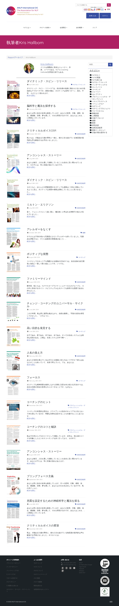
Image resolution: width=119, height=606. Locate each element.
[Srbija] (108, 9)
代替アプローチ (98, 118)
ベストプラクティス (99, 101)
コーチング (81, 257)
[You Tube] (74, 568)
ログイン (105, 16)
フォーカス (33, 377)
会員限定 (63, 27)
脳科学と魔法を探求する (41, 105)
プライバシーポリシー (13, 563)
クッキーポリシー (12, 567)
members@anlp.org (69, 565)
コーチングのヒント (39, 402)
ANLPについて (38, 570)
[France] (95, 9)
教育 (93, 123)
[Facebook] (62, 568)
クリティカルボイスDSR (41, 130)
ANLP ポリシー (11, 582)
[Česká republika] (92, 9)
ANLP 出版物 (38, 582)
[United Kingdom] (85, 9)
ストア (95, 27)
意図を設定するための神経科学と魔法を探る (53, 500)
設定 (111, 602)
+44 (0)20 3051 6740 (69, 563)
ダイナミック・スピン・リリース (47, 81)
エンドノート (97, 87)
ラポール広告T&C (12, 578)
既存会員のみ (38, 585)
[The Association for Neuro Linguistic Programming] (25, 11)
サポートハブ (38, 563)
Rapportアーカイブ (15, 57)
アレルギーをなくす (39, 229)
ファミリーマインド (39, 278)
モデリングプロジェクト (101, 108)
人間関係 (95, 116)
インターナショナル (99, 85)
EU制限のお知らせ (12, 585)
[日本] (105, 9)
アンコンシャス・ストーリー (44, 155)
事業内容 (95, 113)
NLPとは (26, 27)
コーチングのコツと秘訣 (41, 426)
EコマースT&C (11, 574)
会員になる (92, 16)
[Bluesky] (62, 571)
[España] (89, 9)
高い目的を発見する (39, 328)
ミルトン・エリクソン (40, 204)
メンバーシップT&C (13, 570)
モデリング (96, 106)
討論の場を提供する (99, 132)
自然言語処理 (81, 134)
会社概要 (79, 27)
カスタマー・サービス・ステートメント (18, 590)
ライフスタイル (98, 111)
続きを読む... (31, 95)
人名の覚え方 (35, 352)
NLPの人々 (96, 75)
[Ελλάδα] (102, 9)
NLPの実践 (96, 77)
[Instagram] (66, 568)
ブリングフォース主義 (40, 476)
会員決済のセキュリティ (41, 589)
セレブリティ (97, 94)
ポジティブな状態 (37, 253)
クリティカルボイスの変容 (43, 525)
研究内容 (95, 125)
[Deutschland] (98, 9)
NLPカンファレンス (79, 84)
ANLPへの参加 (45, 27)
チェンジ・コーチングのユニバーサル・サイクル (55, 305)
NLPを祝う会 (97, 80)
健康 (83, 233)
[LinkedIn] (70, 568)
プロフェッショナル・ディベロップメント (76, 406)
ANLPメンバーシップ (40, 574)
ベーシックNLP (98, 104)
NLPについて (38, 567)
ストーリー (96, 92)
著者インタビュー (99, 130)
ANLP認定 (37, 578)
